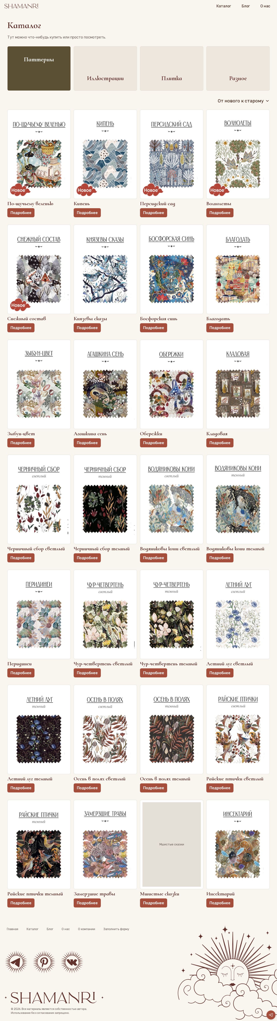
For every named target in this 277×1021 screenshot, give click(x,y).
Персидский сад (157, 203)
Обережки (151, 434)
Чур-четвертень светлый (103, 664)
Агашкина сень (90, 434)
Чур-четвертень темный (168, 664)
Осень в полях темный (165, 779)
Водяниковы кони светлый (170, 549)
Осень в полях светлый (99, 779)
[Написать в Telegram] (270, 1014)
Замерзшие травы (94, 894)
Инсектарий (220, 894)
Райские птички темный (35, 894)
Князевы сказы (90, 319)
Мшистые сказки (159, 894)
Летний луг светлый (229, 664)
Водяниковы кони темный (235, 549)
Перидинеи (19, 664)
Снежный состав (26, 319)
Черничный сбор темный (102, 549)
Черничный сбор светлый (36, 549)
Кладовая (216, 434)
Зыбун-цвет (21, 434)
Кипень (82, 203)
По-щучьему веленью (30, 203)
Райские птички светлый (234, 779)
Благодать (218, 319)
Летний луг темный (29, 779)
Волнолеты (218, 203)
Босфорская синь (158, 319)
